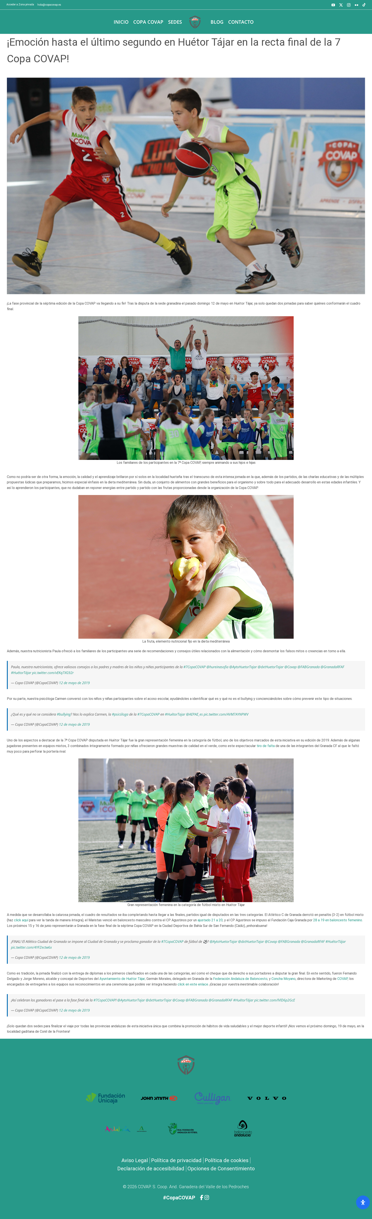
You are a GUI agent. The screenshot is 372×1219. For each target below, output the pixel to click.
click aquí (21, 920)
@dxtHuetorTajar (271, 667)
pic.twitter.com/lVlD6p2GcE (274, 1000)
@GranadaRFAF (332, 667)
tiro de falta (266, 746)
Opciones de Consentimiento (221, 1169)
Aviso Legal (134, 1160)
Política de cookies (226, 1160)
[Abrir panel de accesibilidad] (363, 1202)
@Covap (290, 667)
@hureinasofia (217, 667)
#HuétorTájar (21, 672)
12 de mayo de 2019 (74, 682)
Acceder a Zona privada (20, 4)
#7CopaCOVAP (194, 667)
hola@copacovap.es (49, 4)
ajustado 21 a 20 (210, 920)
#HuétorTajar (175, 714)
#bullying (64, 714)
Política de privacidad (176, 1160)
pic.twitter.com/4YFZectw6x (31, 947)
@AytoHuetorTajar (243, 667)
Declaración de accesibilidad (150, 1169)
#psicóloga (120, 714)
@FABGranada (309, 667)
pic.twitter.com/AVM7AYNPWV (226, 714)
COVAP (342, 979)
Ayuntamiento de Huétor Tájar (122, 979)
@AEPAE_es (194, 714)
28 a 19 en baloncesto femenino (337, 920)
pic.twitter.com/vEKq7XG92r (53, 672)
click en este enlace (193, 984)
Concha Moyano (283, 979)
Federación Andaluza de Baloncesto (240, 979)
